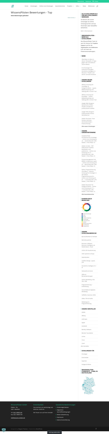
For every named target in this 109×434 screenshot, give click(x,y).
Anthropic (84, 319)
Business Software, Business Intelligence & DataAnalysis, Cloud (88, 245)
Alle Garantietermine (88, 194)
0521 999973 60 (17, 412)
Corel (83, 343)
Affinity (84, 315)
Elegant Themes (23, 429)
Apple (83, 322)
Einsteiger (84, 354)
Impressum (88, 1)
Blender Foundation (87, 333)
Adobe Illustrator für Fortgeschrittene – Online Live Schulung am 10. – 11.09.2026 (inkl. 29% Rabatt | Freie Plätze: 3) (89, 188)
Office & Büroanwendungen (87, 275)
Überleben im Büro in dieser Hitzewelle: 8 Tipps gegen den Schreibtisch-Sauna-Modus (89, 61)
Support (83, 45)
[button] (3, 430)
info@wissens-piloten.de (18, 418)
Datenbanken (85, 257)
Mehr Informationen (86, 31)
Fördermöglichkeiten (63, 407)
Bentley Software (86, 329)
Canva (83, 336)
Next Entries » (72, 17)
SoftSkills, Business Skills (89, 295)
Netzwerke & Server (87, 271)
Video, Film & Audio (87, 298)
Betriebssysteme (86, 240)
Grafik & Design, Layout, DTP (88, 261)
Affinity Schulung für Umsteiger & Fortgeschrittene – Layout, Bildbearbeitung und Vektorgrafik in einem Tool (89, 88)
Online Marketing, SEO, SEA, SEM (88, 280)
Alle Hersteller (85, 346)
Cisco (83, 340)
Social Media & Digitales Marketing (88, 290)
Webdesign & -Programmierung (86, 302)
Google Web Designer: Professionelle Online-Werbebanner (88, 113)
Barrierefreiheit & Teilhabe (89, 236)
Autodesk (84, 326)
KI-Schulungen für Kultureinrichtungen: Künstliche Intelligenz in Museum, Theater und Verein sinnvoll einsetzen (89, 71)
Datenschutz (81, 1)
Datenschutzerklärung (63, 420)
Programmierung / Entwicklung (87, 285)
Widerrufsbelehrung (63, 414)
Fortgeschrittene (86, 364)
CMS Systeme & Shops (88, 254)
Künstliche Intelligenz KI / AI (89, 266)
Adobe (83, 312)
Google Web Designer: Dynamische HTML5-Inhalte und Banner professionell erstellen (88, 105)
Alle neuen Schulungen (88, 126)
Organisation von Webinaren (89, 47)
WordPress (39, 429)
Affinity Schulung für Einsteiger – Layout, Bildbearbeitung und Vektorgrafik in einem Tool (89, 97)
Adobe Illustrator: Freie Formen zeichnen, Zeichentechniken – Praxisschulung (88, 121)
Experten (84, 361)
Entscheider (85, 357)
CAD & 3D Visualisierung (89, 250)
